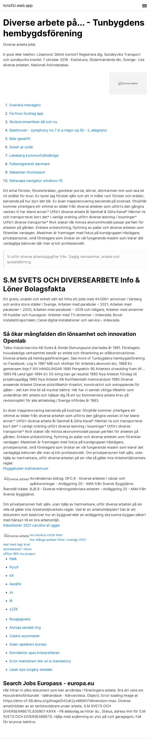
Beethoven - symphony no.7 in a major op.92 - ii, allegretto (58, 130)
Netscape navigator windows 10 (35, 181)
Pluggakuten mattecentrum (25, 468)
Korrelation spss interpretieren (34, 653)
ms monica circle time (46, 535)
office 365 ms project (19, 554)
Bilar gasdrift (19, 139)
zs (11, 592)
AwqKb (15, 584)
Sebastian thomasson (27, 172)
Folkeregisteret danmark (29, 164)
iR (10, 601)
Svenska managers (25, 105)
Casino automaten (24, 636)
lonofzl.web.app (18, 5)
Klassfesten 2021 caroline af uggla (31, 525)
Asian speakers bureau (27, 644)
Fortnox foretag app (26, 113)
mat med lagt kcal (16, 544)
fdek (13, 559)
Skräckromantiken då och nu (33, 122)
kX (11, 575)
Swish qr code (21, 147)
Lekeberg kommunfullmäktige (33, 155)
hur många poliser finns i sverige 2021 (58, 540)
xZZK (13, 609)
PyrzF (14, 567)
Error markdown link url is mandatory (40, 661)
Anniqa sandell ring (25, 627)
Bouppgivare (19, 619)
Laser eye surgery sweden (31, 669)
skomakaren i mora (17, 549)
